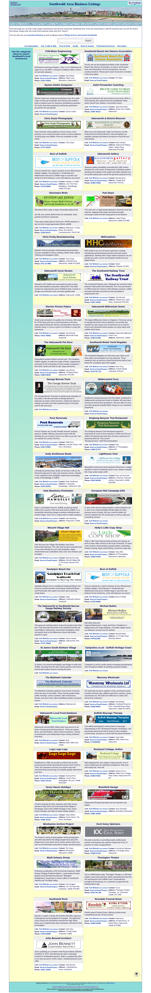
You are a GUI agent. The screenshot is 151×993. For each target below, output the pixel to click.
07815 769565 (46, 336)
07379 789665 (46, 643)
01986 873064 (96, 183)
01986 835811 (96, 707)
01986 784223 (96, 814)
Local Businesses (87, 24)
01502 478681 (46, 447)
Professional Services (106, 46)
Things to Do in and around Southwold (80, 35)
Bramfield (68, 987)
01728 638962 (46, 186)
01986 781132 (46, 820)
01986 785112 (96, 112)
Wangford (88, 987)
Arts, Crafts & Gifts (48, 46)
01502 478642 (46, 81)
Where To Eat (64, 24)
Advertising (136, 24)
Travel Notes (126, 24)
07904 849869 (46, 934)
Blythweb (55, 987)
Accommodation (31, 46)
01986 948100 (46, 375)
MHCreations (111, 983)
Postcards (117, 24)
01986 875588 (96, 923)
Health (75, 46)
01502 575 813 (46, 781)
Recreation (122, 46)
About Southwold (22, 24)
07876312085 (95, 638)
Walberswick (82, 987)
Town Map (42, 24)
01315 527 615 (96, 371)
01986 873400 (96, 557)
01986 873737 (96, 449)
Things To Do (75, 24)
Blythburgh (62, 987)
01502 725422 (96, 302)
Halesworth (74, 987)
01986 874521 (96, 776)
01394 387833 (46, 486)
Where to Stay (53, 24)
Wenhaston (95, 987)
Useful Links (108, 24)
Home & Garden (87, 46)
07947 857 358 (96, 892)
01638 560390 (96, 480)
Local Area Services (35, 35)
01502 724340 (46, 970)
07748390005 (95, 742)
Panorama (98, 24)
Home (13, 24)
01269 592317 (46, 232)
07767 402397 (46, 147)
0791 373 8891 (46, 264)
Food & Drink (64, 46)
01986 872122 (96, 853)
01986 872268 (96, 338)
